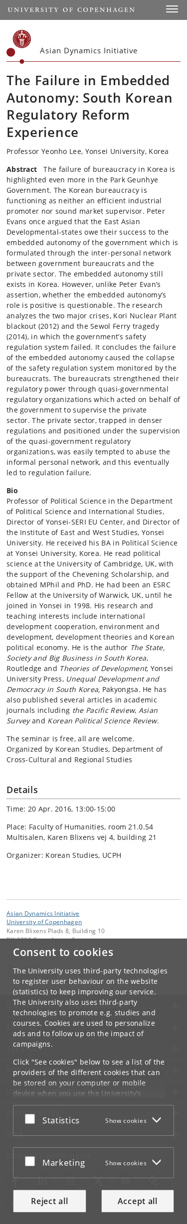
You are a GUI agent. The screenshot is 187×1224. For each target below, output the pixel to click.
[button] (172, 8)
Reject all (49, 1201)
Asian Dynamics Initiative (43, 913)
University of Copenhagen (44, 922)
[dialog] (93, 1081)
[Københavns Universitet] (18, 47)
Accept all (138, 1201)
